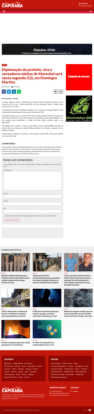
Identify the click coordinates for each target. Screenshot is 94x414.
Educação (21, 369)
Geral (26, 371)
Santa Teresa (70, 374)
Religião (30, 374)
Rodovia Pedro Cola (10, 377)
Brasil (75, 363)
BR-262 (17, 366)
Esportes (14, 371)
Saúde (20, 377)
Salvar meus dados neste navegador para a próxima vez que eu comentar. (31, 216)
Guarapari (33, 371)
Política (24, 374)
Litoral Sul (84, 369)
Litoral (77, 369)
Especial (6, 371)
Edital (14, 369)
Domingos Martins (57, 369)
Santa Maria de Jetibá (57, 374)
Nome (6, 193)
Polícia (18, 374)
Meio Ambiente (9, 374)
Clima (23, 366)
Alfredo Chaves (67, 363)
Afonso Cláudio (56, 363)
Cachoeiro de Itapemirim (58, 366)
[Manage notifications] (89, 409)
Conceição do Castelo (81, 366)
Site (4, 208)
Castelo (70, 366)
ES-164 (35, 369)
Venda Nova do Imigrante (59, 377)
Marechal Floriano (56, 371)
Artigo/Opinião (18, 363)
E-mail (6, 201)
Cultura (39, 366)
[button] (90, 11)
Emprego (28, 369)
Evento (21, 371)
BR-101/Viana (8, 366)
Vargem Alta (80, 374)
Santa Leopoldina (80, 371)
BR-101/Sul (28, 363)
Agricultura (7, 363)
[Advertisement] (47, 27)
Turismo (26, 377)
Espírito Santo (68, 369)
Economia (7, 369)
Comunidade (31, 366)
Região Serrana (69, 371)
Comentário (8, 170)
